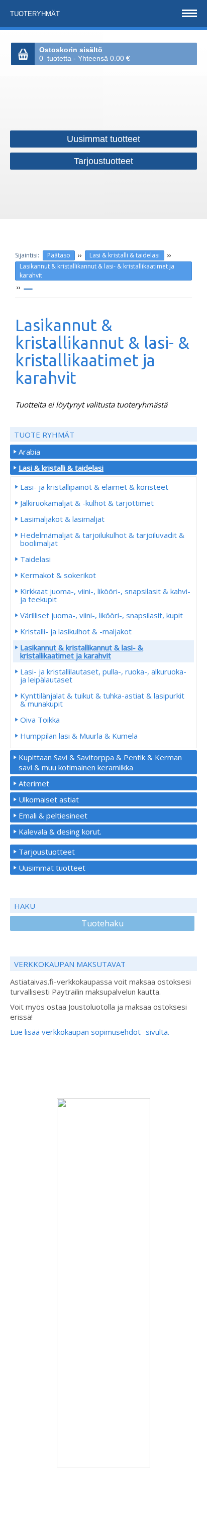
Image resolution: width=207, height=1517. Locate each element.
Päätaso (58, 255)
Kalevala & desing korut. (60, 831)
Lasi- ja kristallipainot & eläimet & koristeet (94, 487)
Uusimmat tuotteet (52, 868)
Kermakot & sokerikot (58, 575)
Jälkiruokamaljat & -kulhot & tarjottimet (87, 503)
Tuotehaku (102, 923)
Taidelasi (35, 559)
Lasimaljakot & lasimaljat (62, 519)
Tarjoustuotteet (47, 852)
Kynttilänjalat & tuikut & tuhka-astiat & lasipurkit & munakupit (102, 700)
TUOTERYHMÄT (36, 14)
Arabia (29, 452)
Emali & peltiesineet (53, 815)
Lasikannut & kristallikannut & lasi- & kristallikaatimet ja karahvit (97, 271)
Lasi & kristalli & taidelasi (124, 255)
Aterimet (34, 783)
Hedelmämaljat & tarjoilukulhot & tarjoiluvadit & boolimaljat (102, 539)
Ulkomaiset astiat (49, 799)
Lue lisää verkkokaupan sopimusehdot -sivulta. (89, 1032)
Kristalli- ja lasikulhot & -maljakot (76, 631)
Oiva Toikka (40, 720)
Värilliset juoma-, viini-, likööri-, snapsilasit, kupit (101, 615)
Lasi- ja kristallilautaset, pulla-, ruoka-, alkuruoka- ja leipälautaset (103, 675)
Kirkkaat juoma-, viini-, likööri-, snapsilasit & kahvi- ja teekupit (105, 595)
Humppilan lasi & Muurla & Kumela (79, 736)
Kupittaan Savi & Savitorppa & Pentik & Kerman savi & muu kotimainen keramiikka (100, 762)
